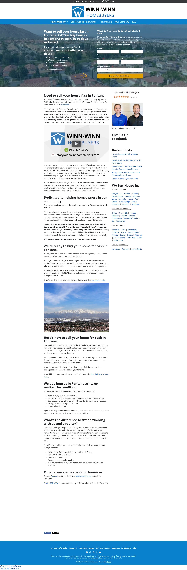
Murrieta (122, 199)
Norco (130, 199)
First (98, 55)
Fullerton (115, 232)
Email (123, 59)
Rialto (136, 218)
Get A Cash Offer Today (59, 548)
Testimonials (105, 21)
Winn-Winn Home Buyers (10, 566)
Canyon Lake (117, 194)
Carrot (109, 562)
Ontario (124, 215)
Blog (134, 548)
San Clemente (119, 237)
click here (65, 105)
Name (100, 48)
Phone (100, 59)
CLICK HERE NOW (51, 483)
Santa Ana (131, 237)
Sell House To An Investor (83, 21)
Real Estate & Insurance (9, 568)
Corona (127, 194)
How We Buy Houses (86, 548)
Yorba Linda (118, 240)
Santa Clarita (136, 249)
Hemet (135, 194)
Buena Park (132, 230)
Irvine (123, 232)
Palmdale (126, 249)
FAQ (134, 21)
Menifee (128, 196)
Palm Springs (124, 201)
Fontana (54, 476)
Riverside (116, 204)
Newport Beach (118, 235)
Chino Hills (123, 213)
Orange (130, 235)
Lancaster (116, 249)
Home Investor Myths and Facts (125, 178)
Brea (124, 230)
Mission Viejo (133, 232)
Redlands (128, 218)
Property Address (105, 66)
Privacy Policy (126, 548)
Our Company (122, 21)
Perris (134, 201)
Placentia (138, 235)
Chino (114, 213)
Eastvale (133, 213)
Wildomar (135, 204)
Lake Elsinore (117, 196)
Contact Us (73, 548)
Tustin (139, 237)
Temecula (125, 204)
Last (122, 55)
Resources (116, 548)
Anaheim (115, 230)
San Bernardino (118, 221)
